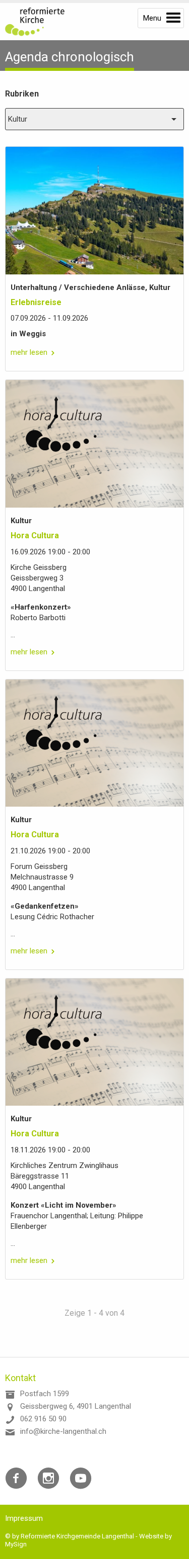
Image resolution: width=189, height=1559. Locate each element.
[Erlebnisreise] (94, 210)
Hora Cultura (35, 535)
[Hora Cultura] (94, 444)
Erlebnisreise (36, 302)
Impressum (24, 1518)
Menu (152, 18)
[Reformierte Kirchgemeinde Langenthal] (40, 22)
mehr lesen (29, 352)
